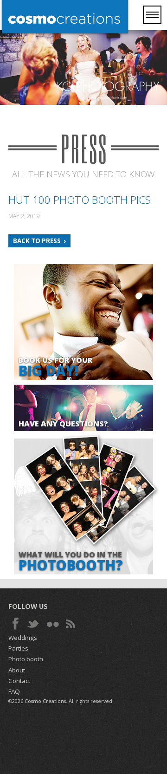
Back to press (37, 241)
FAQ (14, 691)
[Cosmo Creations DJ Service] (65, 17)
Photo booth (25, 659)
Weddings (22, 637)
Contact (19, 681)
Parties (18, 648)
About (16, 670)
